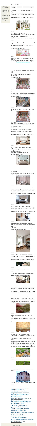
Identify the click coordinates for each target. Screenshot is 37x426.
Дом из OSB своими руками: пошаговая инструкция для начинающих (21, 315)
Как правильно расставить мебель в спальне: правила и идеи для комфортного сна (20, 390)
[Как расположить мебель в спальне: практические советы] (23, 279)
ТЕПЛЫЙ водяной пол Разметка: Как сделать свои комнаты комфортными (19, 405)
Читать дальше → (12, 31)
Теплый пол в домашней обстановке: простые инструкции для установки (19, 417)
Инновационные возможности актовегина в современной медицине (5, 14)
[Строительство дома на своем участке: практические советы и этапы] (23, 363)
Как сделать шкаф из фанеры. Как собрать (16, 416)
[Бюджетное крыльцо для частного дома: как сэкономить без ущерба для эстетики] (23, 25)
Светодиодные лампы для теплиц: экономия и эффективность (18, 421)
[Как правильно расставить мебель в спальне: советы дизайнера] (23, 160)
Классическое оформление (31, 7)
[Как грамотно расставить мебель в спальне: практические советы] (23, 140)
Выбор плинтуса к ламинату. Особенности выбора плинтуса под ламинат (19, 413)
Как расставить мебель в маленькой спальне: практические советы (21, 254)
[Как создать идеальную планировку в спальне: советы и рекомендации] (23, 241)
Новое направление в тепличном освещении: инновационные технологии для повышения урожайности (22, 412)
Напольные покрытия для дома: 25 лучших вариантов (17, 420)
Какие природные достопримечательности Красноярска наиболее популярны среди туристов (21, 398)
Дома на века (18, 1)
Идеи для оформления (13, 7)
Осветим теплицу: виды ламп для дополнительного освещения (18, 409)
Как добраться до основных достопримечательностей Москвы (20, 334)
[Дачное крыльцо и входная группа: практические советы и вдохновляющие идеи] (23, 116)
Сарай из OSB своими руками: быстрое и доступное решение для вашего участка (20, 392)
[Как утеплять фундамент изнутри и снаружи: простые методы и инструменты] (23, 376)
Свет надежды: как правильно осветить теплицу (16, 422)
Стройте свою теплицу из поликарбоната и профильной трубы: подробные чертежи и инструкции (21, 418)
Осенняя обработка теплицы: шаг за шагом (16, 397)
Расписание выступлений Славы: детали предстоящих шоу (17, 403)
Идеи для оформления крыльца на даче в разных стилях (19, 33)
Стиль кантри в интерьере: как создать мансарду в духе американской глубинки (20, 408)
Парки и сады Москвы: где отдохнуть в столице (16, 396)
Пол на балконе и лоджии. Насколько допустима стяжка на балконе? (18, 410)
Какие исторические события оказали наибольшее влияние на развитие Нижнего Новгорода (21, 401)
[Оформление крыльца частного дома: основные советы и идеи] (23, 102)
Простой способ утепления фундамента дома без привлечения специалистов (19, 406)
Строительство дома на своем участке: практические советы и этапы (21, 359)
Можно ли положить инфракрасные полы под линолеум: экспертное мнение (19, 395)
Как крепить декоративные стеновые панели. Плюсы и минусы (18, 415)
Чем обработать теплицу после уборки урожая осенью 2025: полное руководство (20, 400)
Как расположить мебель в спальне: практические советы (20, 269)
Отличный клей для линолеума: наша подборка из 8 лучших (17, 414)
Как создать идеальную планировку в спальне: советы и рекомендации (22, 223)
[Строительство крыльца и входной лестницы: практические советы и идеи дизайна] (23, 83)
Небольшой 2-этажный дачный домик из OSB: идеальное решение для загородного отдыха (21, 393)
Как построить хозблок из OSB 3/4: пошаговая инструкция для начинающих (19, 391)
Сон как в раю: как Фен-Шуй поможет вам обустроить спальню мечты (18, 388)
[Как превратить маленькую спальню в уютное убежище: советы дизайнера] (23, 199)
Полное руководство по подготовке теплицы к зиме (16, 399)
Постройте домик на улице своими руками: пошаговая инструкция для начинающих (20, 402)
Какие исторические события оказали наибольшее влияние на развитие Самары (20, 394)
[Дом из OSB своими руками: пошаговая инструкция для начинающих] (23, 327)
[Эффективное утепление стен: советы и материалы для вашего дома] (23, 308)
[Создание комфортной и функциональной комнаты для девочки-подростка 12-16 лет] (23, 52)
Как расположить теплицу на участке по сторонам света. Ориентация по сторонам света (20, 411)
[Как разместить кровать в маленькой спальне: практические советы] (23, 180)
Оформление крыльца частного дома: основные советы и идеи (20, 91)
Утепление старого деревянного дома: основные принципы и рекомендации (19, 407)
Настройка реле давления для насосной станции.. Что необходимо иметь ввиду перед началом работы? (22, 419)
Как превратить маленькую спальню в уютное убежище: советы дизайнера (22, 187)
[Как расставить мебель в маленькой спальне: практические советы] (23, 264)
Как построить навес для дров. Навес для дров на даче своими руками (5, 8)
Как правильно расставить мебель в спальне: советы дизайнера (21, 147)
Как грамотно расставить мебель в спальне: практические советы (21, 129)
